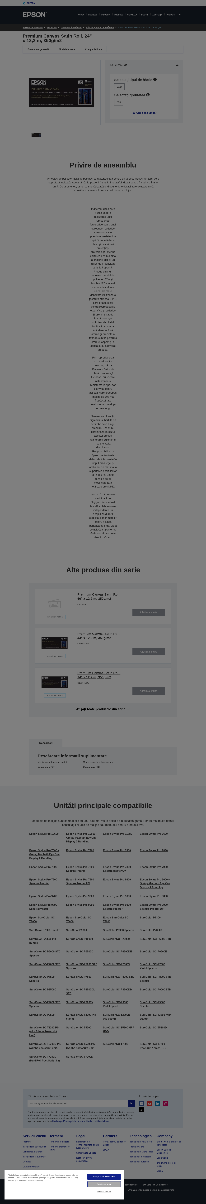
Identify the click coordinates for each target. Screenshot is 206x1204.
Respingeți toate (104, 1184)
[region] (64, 1184)
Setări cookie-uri (104, 1192)
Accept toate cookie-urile (104, 1177)
